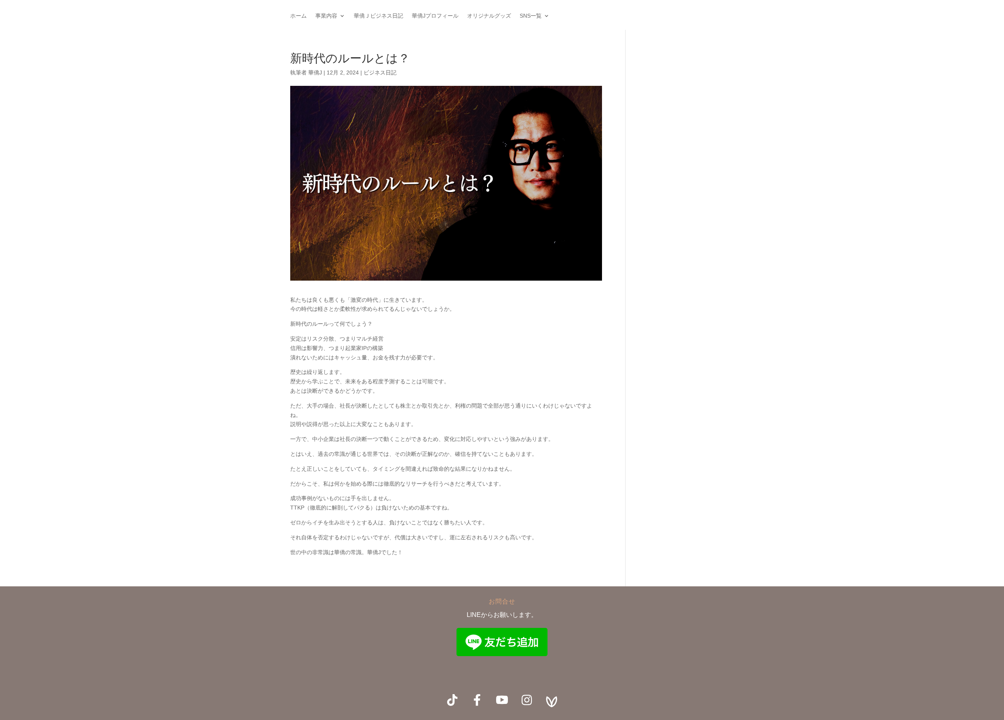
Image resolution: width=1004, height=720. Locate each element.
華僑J (315, 72)
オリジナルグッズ (489, 16)
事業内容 (326, 16)
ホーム (298, 16)
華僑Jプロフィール (435, 16)
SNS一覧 (531, 16)
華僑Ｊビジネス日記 (378, 16)
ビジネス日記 (380, 72)
